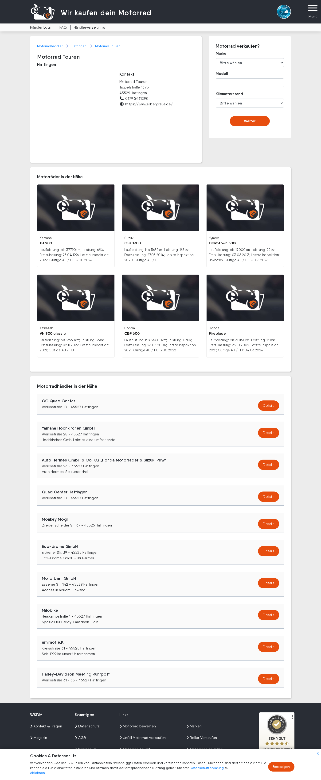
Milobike (50, 610)
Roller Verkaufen (203, 737)
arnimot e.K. (53, 642)
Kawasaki (47, 328)
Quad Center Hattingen (64, 492)
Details (268, 405)
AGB (82, 737)
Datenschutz (89, 726)
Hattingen (79, 46)
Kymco (214, 238)
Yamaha (46, 238)
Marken (196, 726)
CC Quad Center (58, 400)
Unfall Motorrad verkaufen (144, 737)
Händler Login (41, 27)
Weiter (250, 121)
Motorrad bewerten (139, 726)
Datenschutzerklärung (207, 768)
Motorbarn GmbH (59, 578)
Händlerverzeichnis (89, 27)
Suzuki (129, 238)
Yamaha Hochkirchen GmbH (68, 428)
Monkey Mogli (55, 519)
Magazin (40, 737)
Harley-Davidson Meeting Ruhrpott (76, 674)
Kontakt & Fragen (48, 726)
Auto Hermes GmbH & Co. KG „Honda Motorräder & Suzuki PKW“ (104, 460)
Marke (221, 53)
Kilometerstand (226, 94)
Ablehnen (37, 773)
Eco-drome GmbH (60, 546)
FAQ (63, 27)
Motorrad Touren (107, 46)
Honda (129, 328)
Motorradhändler (50, 46)
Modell (222, 73)
